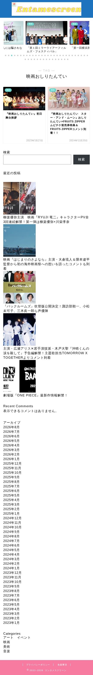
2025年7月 (11, 486)
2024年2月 (11, 563)
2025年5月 (11, 495)
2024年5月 (11, 550)
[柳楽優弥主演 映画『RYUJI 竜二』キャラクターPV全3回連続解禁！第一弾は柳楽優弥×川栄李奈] (19, 198)
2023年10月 (12, 582)
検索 (6, 152)
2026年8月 (11, 427)
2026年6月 (11, 436)
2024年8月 (11, 536)
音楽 (6, 651)
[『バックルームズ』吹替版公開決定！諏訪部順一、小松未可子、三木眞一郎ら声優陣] (19, 287)
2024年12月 (12, 518)
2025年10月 (12, 472)
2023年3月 (11, 613)
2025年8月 (11, 482)
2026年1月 (11, 459)
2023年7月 (11, 595)
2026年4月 (11, 445)
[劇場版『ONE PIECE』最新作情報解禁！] (19, 376)
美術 (6, 646)
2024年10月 (12, 527)
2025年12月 (12, 463)
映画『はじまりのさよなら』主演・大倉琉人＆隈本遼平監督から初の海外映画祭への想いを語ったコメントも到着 (46, 264)
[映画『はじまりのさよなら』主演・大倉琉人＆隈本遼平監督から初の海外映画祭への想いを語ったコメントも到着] (19, 240)
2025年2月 (11, 509)
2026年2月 (11, 454)
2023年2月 (11, 618)
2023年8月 (11, 591)
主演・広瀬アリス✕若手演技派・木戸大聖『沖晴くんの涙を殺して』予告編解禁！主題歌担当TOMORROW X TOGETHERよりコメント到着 (46, 353)
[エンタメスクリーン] (46, 14)
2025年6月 (11, 491)
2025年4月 (11, 500)
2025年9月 (11, 477)
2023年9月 (11, 586)
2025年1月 (11, 513)
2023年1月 (11, 623)
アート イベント (17, 637)
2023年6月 (11, 600)
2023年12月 (12, 572)
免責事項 (62, 665)
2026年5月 (11, 441)
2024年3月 (11, 559)
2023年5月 (11, 604)
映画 (6, 642)
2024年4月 (11, 554)
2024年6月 (11, 545)
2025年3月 (11, 504)
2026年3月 (11, 450)
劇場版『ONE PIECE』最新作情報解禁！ (35, 395)
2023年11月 (12, 577)
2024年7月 (11, 541)
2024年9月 (11, 532)
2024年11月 (12, 522)
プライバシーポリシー (38, 665)
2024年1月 (11, 568)
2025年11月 (12, 468)
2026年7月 (11, 431)
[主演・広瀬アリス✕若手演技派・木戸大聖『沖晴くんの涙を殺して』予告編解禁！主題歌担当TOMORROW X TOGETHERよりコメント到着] (19, 329)
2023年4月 (11, 609)
